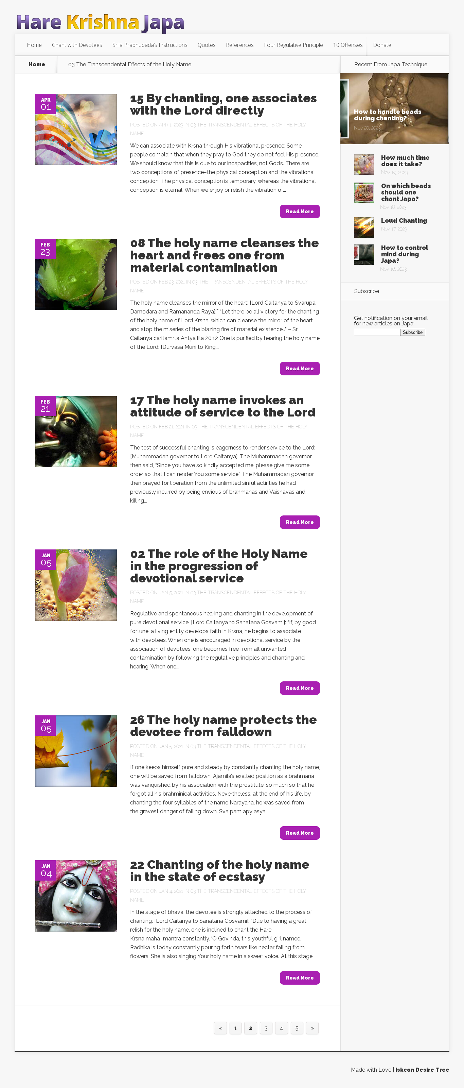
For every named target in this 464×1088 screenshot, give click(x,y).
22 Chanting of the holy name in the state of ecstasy (219, 870)
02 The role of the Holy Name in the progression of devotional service (219, 565)
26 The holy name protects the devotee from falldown (223, 725)
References (240, 45)
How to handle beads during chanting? (388, 115)
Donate (382, 45)
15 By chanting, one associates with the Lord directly (223, 104)
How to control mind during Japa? (404, 254)
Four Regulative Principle (293, 45)
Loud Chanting (404, 220)
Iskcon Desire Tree (422, 1070)
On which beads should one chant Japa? (406, 192)
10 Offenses (348, 45)
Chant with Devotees (77, 45)
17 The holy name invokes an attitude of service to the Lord (223, 406)
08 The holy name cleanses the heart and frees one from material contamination (224, 255)
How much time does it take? (405, 161)
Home (34, 45)
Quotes (207, 45)
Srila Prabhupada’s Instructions (150, 45)
